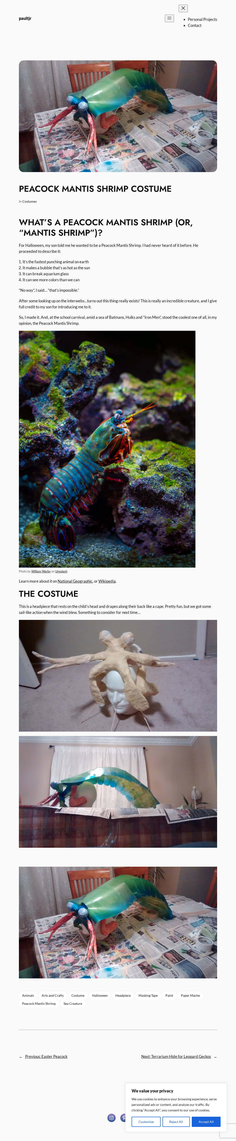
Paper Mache (190, 995)
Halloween (100, 995)
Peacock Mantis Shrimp (39, 1003)
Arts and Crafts (53, 995)
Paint (169, 995)
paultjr (25, 18)
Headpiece (123, 995)
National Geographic (75, 581)
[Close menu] (183, 8)
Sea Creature (73, 1003)
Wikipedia (107, 581)
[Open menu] (169, 18)
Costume (77, 995)
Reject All (176, 1122)
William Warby (41, 571)
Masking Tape (148, 995)
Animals (28, 995)
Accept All (206, 1122)
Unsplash (61, 571)
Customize (146, 1122)
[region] (176, 1107)
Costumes (29, 201)
